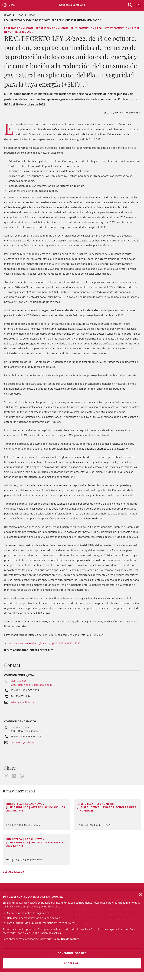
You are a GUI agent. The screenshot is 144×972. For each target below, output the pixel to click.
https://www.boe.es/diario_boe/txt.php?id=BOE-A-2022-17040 (44, 643)
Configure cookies (72, 953)
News (20, 15)
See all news (12, 871)
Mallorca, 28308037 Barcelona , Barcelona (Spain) (32, 683)
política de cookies (68, 939)
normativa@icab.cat (22, 742)
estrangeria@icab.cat (23, 702)
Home (7, 15)
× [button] (141, 894)
